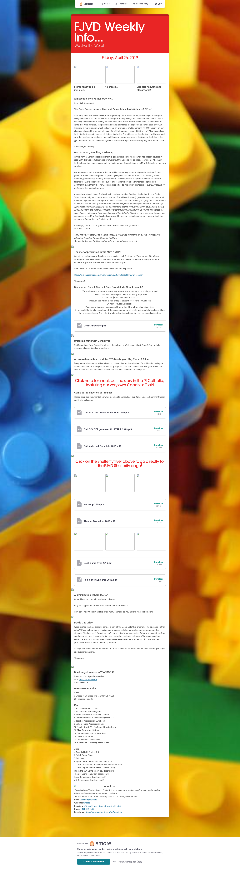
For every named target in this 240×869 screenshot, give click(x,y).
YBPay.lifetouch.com (88, 679)
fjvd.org (86, 803)
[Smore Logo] (86, 4)
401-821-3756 (88, 809)
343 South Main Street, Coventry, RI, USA (102, 806)
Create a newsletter (93, 861)
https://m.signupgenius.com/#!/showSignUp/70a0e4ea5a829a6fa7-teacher (108, 275)
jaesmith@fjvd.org (89, 799)
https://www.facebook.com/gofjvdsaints (103, 812)
